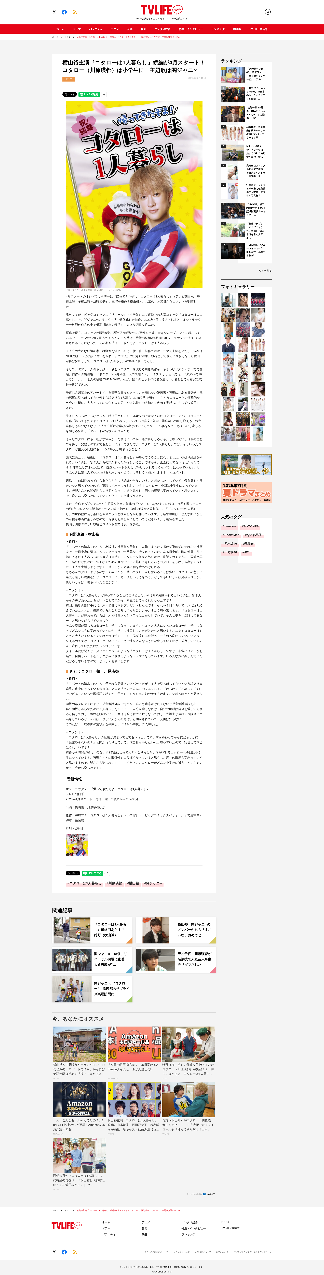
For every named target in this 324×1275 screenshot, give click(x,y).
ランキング (218, 29)
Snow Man (231, 535)
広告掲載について (203, 1252)
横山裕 (134, 883)
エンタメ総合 (162, 29)
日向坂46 (230, 552)
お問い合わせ (222, 1252)
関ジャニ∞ (154, 883)
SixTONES (251, 526)
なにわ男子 (254, 535)
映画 (143, 29)
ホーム (60, 29)
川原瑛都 (115, 883)
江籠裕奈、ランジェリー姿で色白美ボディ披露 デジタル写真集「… (255, 190)
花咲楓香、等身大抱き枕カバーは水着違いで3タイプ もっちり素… (256, 132)
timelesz (230, 526)
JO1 (247, 552)
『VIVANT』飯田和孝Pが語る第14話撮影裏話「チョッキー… (255, 209)
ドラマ (77, 29)
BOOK (237, 29)
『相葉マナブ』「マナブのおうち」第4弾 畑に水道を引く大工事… (255, 230)
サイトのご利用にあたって (156, 1252)
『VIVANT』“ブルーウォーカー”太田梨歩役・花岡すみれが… (255, 250)
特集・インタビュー (191, 29)
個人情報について (181, 1252)
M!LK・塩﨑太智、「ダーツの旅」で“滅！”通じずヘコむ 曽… (255, 151)
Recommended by (195, 1194)
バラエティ (96, 29)
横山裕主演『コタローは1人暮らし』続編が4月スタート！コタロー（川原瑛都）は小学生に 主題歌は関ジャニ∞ (128, 37)
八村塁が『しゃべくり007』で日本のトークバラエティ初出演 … (255, 93)
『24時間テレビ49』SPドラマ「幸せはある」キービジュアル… (255, 74)
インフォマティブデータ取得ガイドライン (252, 1252)
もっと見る (265, 270)
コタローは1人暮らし (85, 883)
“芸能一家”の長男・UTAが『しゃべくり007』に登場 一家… (255, 112)
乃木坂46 (230, 543)
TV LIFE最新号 (258, 29)
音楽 (129, 29)
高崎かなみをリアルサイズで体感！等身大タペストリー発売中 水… (255, 171)
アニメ (115, 29)
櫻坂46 (249, 543)
